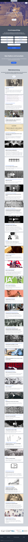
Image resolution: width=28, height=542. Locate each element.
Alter (7, 37)
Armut (7, 39)
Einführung (14, 19)
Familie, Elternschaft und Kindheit (20, 42)
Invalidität (14, 44)
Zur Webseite (14, 62)
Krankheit (21, 39)
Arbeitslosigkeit (21, 37)
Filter (14, 76)
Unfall (7, 42)
